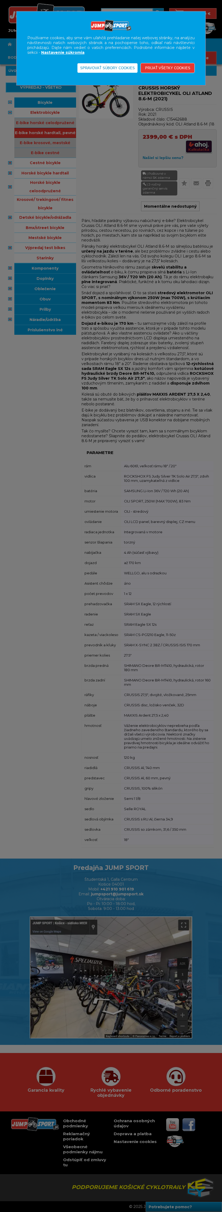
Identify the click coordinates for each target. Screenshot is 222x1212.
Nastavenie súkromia (62, 52)
